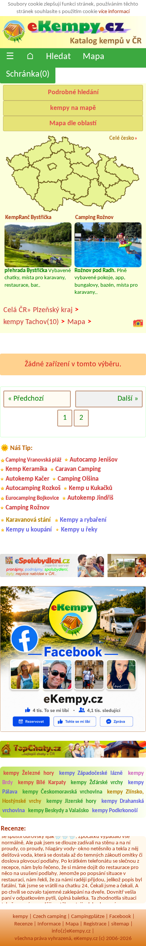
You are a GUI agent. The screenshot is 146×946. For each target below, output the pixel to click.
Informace (49, 924)
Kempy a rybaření (83, 520)
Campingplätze (87, 916)
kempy (20, 916)
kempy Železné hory (28, 773)
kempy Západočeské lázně (91, 773)
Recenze (23, 924)
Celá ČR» (17, 310)
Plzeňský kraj (56, 310)
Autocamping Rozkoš (33, 488)
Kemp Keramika (26, 469)
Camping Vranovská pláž (33, 460)
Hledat (58, 56)
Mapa (93, 56)
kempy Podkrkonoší (115, 811)
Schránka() (27, 74)
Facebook (120, 916)
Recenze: (13, 828)
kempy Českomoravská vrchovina (62, 792)
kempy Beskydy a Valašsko (58, 811)
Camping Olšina (78, 479)
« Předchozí (26, 399)
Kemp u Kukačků (90, 488)
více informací (114, 12)
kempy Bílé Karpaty (42, 783)
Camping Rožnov (27, 508)
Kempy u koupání (29, 530)
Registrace (94, 924)
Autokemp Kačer (27, 479)
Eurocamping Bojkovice (32, 498)
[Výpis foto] (138, 323)
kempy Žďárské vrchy (97, 783)
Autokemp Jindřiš (90, 498)
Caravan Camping (78, 469)
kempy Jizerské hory (71, 801)
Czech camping (49, 916)
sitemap (120, 924)
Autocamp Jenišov (94, 460)
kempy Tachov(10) (34, 322)
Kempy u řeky (79, 530)
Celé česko (121, 138)
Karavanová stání (28, 520)
